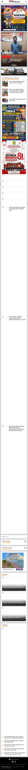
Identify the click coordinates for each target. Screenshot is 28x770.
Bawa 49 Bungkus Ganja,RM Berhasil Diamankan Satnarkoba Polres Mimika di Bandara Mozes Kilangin (16, 428)
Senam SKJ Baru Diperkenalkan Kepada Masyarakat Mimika (13, 741)
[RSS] (15, 762)
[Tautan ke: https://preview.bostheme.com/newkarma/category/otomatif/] (25, 548)
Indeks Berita (16, 766)
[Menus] (2, 1)
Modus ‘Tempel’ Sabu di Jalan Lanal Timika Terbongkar (17, 82)
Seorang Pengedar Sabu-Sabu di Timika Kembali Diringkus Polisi (17, 209)
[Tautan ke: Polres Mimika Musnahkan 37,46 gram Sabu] (5, 100)
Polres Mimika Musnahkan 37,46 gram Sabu (13, 44)
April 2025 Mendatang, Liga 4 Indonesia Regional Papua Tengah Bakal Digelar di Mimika (14, 737)
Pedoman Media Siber (6, 767)
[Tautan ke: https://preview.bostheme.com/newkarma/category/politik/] (25, 541)
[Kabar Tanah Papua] (14, 1)
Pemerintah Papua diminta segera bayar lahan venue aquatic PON (14, 749)
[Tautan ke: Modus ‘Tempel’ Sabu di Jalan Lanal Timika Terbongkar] (5, 83)
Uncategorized (6, 41)
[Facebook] (13, 762)
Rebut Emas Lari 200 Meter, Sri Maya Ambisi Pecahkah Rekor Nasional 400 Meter (14, 753)
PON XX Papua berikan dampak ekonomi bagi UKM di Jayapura (14, 745)
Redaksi (22, 766)
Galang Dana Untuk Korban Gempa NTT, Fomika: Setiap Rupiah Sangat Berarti (7, 72)
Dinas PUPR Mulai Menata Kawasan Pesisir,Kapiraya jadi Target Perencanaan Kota (20, 72)
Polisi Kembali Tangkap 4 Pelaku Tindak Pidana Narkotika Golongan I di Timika (17, 318)
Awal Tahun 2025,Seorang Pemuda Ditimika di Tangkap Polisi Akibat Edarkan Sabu (16, 91)
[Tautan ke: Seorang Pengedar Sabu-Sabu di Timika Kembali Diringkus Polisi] (5, 260)
